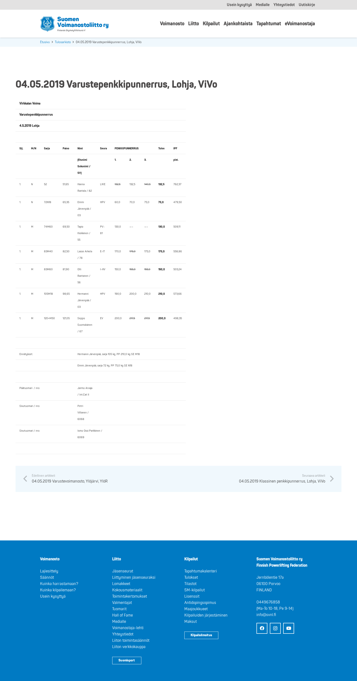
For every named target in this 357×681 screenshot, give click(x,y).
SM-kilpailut (194, 590)
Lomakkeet (121, 583)
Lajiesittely (49, 571)
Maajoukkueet (196, 609)
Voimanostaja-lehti (128, 628)
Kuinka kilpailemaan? (58, 590)
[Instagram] (275, 628)
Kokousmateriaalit (127, 590)
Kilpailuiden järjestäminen (206, 615)
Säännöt (47, 577)
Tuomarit (119, 609)
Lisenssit (191, 596)
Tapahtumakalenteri (200, 571)
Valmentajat (122, 602)
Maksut (190, 621)
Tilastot (190, 583)
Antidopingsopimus (200, 602)
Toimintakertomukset (129, 596)
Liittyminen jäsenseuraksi (133, 577)
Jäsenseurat (122, 571)
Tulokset (191, 577)
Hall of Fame (122, 615)
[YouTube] (288, 628)
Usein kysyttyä (53, 596)
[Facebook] (261, 628)
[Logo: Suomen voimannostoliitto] (74, 23)
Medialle (119, 621)
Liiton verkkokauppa (128, 646)
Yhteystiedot (122, 634)
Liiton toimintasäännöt (130, 640)
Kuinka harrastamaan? (59, 583)
